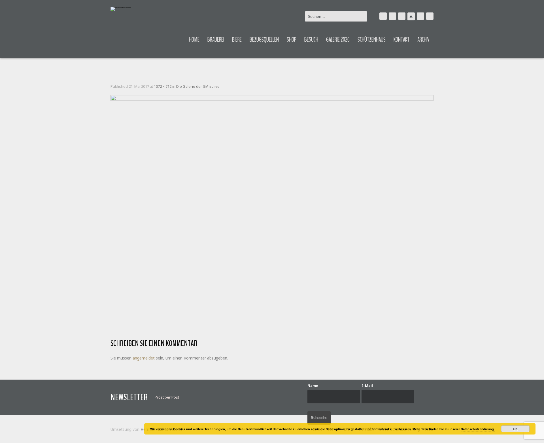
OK (515, 428)
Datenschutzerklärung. (478, 429)
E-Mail (367, 385)
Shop (291, 40)
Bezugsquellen (264, 40)
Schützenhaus (372, 40)
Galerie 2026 (338, 40)
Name (312, 385)
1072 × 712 (162, 86)
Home (194, 40)
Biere (237, 40)
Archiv (423, 40)
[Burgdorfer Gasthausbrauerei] (120, 9)
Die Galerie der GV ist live (198, 86)
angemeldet (144, 358)
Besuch (311, 40)
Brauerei (215, 40)
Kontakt (401, 40)
